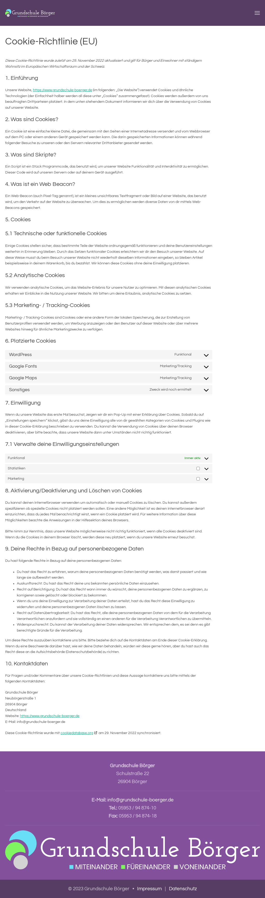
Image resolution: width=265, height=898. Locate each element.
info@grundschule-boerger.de (140, 799)
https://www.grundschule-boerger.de (62, 90)
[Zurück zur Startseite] (30, 13)
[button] (257, 13)
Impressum (149, 888)
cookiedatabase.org (77, 733)
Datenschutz (183, 888)
